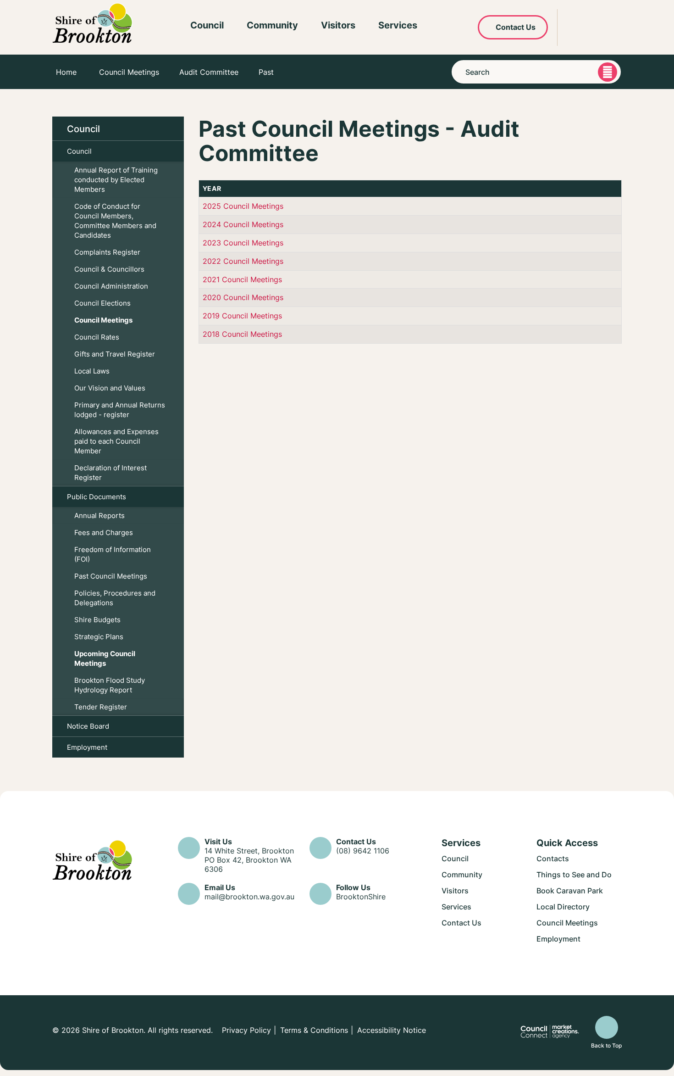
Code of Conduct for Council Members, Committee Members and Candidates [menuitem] (115, 220)
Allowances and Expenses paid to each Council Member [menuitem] (116, 441)
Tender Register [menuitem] (100, 707)
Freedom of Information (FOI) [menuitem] (112, 554)
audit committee (208, 72)
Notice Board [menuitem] (88, 726)
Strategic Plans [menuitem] (98, 636)
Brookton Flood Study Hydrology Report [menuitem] (109, 685)
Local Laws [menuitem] (92, 371)
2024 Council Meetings (243, 224)
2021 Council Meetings (242, 279)
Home (66, 72)
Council (207, 24)
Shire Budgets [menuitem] (97, 619)
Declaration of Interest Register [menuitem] (110, 472)
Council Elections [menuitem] (102, 303)
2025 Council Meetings (243, 206)
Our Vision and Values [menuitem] (109, 388)
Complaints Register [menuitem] (107, 252)
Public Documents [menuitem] (96, 497)
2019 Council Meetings (242, 316)
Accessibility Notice (391, 1030)
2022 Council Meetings (243, 261)
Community (272, 24)
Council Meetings (129, 72)
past (266, 72)
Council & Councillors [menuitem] (109, 269)
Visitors (338, 24)
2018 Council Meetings (242, 334)
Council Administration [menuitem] (111, 286)
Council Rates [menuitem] (96, 337)
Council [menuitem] (83, 128)
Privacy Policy (246, 1030)
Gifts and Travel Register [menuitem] (114, 354)
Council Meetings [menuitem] (103, 320)
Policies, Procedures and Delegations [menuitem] (114, 598)
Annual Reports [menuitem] (99, 515)
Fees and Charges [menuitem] (103, 532)
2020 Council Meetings (243, 297)
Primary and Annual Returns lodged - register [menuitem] (119, 409)
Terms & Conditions (314, 1030)
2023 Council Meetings (243, 243)
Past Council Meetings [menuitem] (110, 576)
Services (397, 24)
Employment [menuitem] (87, 747)
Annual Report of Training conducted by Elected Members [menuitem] (116, 179)
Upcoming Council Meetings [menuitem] (104, 658)
